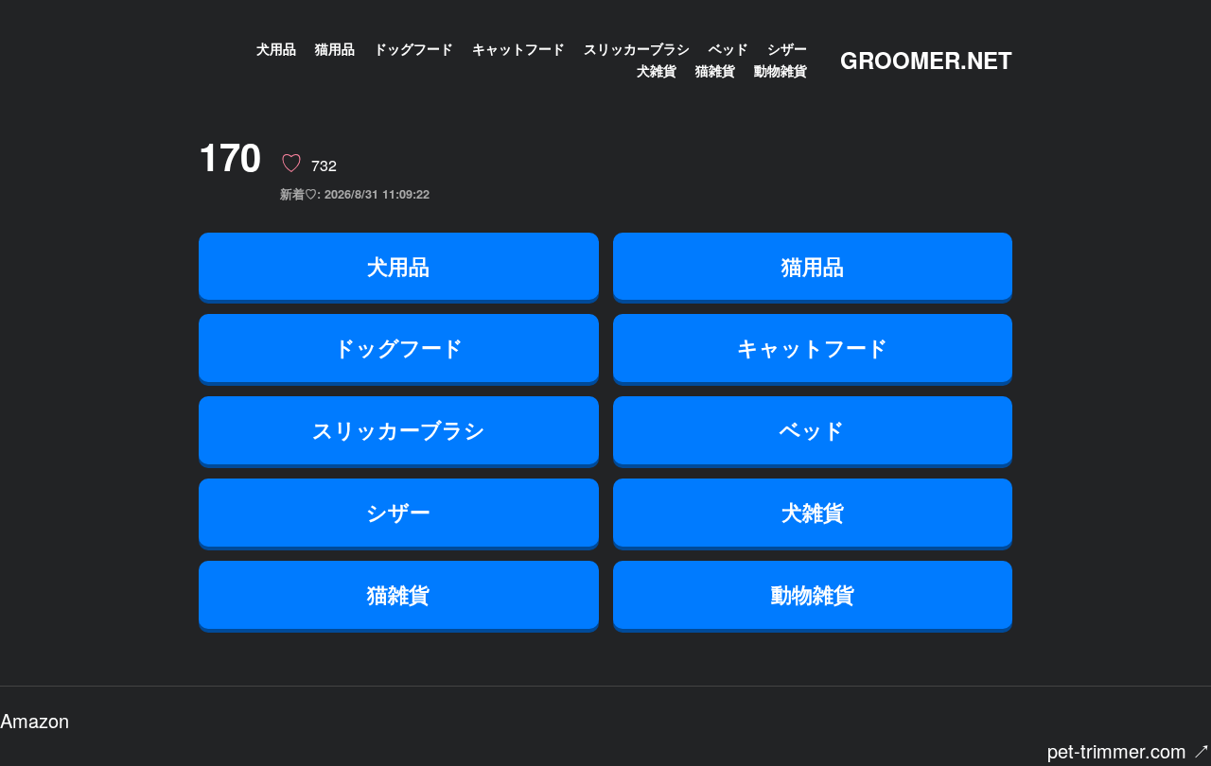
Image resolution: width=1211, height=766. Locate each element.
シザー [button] (398, 511)
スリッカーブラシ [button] (398, 429)
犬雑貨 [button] (812, 511)
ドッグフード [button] (399, 347)
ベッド (728, 48)
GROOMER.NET (926, 60)
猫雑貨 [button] (398, 594)
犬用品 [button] (398, 266)
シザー (787, 48)
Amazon (34, 720)
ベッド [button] (812, 429)
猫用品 (335, 48)
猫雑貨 (715, 70)
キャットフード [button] (812, 347)
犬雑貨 (656, 70)
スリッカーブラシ (637, 48)
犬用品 (276, 48)
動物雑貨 (780, 70)
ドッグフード (413, 48)
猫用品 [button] (812, 266)
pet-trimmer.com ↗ (1129, 750)
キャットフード (518, 48)
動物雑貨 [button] (812, 594)
